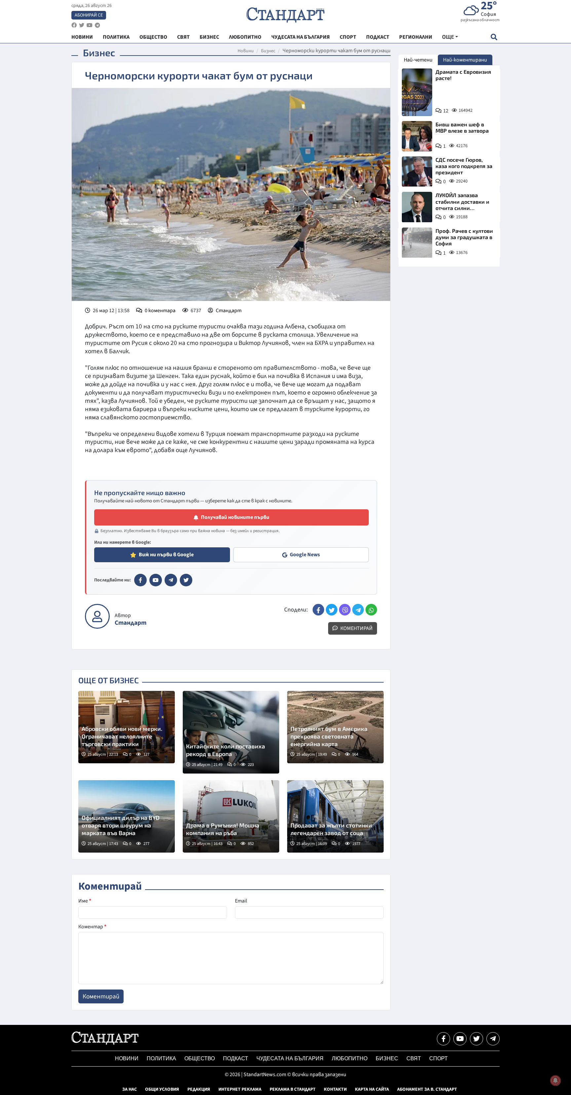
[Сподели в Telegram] (358, 609)
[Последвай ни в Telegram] (493, 1038)
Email (241, 901)
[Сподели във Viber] (345, 609)
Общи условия (162, 1089)
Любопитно (349, 1058)
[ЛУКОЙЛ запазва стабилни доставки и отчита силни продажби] (417, 207)
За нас (129, 1089)
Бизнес (268, 51)
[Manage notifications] (555, 1080)
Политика (161, 1058)
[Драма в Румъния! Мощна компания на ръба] (231, 816)
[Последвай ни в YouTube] (460, 1038)
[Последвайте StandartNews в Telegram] (97, 25)
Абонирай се (89, 15)
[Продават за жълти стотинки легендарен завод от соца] (335, 816)
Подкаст (235, 1058)
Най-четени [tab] (418, 59)
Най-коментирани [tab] (465, 59)
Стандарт (229, 310)
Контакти (335, 1089)
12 (445, 110)
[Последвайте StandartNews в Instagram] (81, 25)
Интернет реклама (239, 1089)
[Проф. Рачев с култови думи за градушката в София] (417, 243)
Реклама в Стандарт (293, 1089)
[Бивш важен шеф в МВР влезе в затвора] (417, 136)
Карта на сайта (372, 1089)
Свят (413, 1058)
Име (84, 901)
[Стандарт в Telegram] (171, 580)
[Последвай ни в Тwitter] (476, 1038)
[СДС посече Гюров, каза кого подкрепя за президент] (417, 171)
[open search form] (494, 37)
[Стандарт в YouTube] (155, 580)
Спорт (438, 1058)
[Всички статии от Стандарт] (97, 616)
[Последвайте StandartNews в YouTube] (90, 25)
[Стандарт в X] (186, 580)
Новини (246, 51)
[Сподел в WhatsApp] (371, 609)
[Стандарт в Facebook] (140, 580)
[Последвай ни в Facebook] (443, 1038)
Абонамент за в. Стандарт (427, 1089)
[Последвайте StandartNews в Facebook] (74, 25)
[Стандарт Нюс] (104, 1043)
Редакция (198, 1089)
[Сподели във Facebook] (318, 609)
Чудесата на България (290, 1058)
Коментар (92, 926)
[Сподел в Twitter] (331, 609)
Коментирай (356, 628)
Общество (199, 1058)
